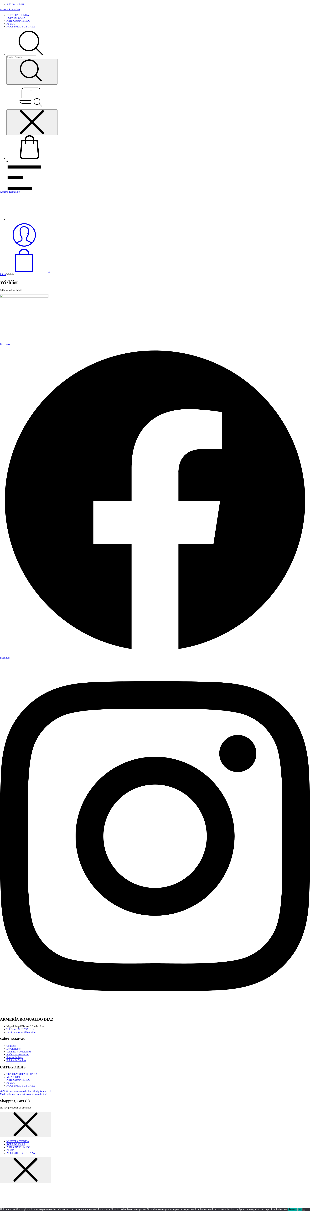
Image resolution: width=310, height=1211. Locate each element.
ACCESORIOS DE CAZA (20, 26)
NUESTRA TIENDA (17, 15)
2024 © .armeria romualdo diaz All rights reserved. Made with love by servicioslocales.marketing (26, 1092)
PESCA (10, 23)
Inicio (3, 274)
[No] (304, 1210)
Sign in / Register (15, 4)
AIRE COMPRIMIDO (18, 20)
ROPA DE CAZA (15, 17)
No (300, 1209)
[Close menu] (31, 122)
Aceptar (292, 1209)
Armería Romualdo (10, 9)
